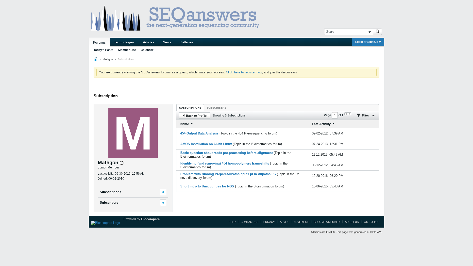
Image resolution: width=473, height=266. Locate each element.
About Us (352, 221)
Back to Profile (196, 115)
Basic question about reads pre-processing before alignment (226, 153)
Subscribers (109, 202)
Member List (127, 50)
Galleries (186, 42)
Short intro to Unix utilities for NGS (207, 186)
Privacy (269, 221)
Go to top (371, 221)
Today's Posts (103, 50)
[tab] (190, 107)
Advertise (301, 221)
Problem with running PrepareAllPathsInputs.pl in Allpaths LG (228, 174)
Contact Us (249, 221)
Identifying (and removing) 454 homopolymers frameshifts (224, 163)
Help (232, 221)
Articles (148, 42)
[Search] (377, 32)
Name (184, 124)
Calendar (147, 50)
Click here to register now (244, 72)
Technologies (124, 42)
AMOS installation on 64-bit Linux (206, 144)
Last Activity (321, 124)
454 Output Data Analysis (199, 133)
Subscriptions (110, 192)
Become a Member (327, 221)
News (167, 42)
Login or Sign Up (366, 42)
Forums (99, 42)
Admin (284, 221)
